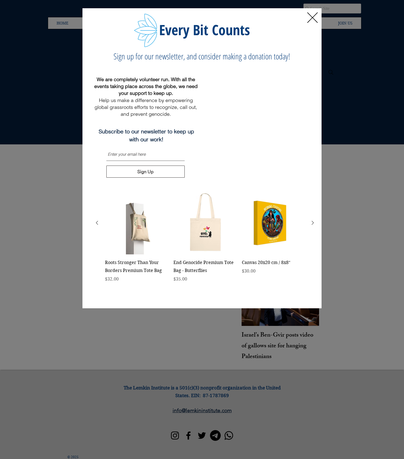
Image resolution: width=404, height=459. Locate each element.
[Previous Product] (97, 222)
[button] (312, 17)
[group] (205, 244)
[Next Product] (312, 222)
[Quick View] (136, 222)
